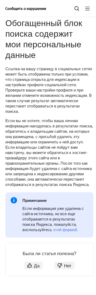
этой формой (65, 229)
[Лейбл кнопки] (87, 8)
